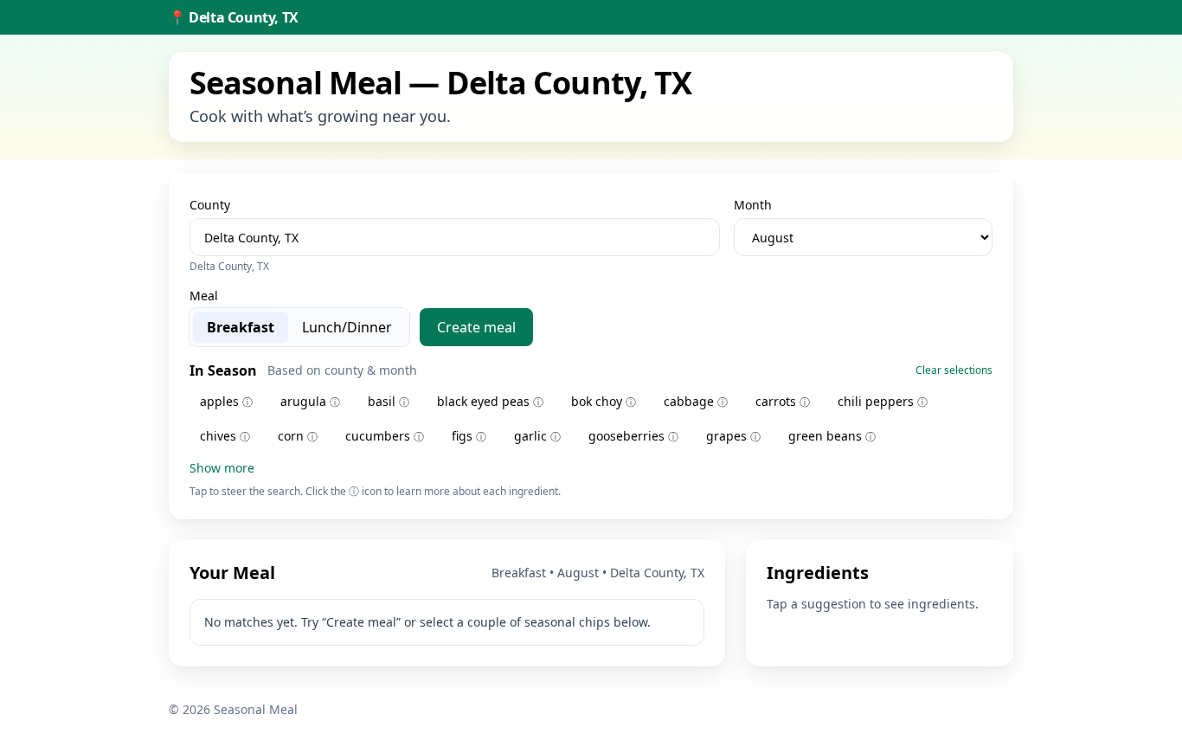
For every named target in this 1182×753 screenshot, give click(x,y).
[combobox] (455, 237)
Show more (222, 468)
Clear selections (953, 370)
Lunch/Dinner (347, 327)
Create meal (476, 327)
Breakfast (240, 327)
